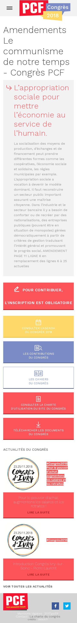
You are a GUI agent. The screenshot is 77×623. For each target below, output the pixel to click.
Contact (22, 616)
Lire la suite (38, 512)
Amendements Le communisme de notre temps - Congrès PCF (36, 51)
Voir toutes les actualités (28, 586)
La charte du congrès (45, 616)
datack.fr (43, 619)
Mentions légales (30, 613)
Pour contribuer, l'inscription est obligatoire (39, 296)
